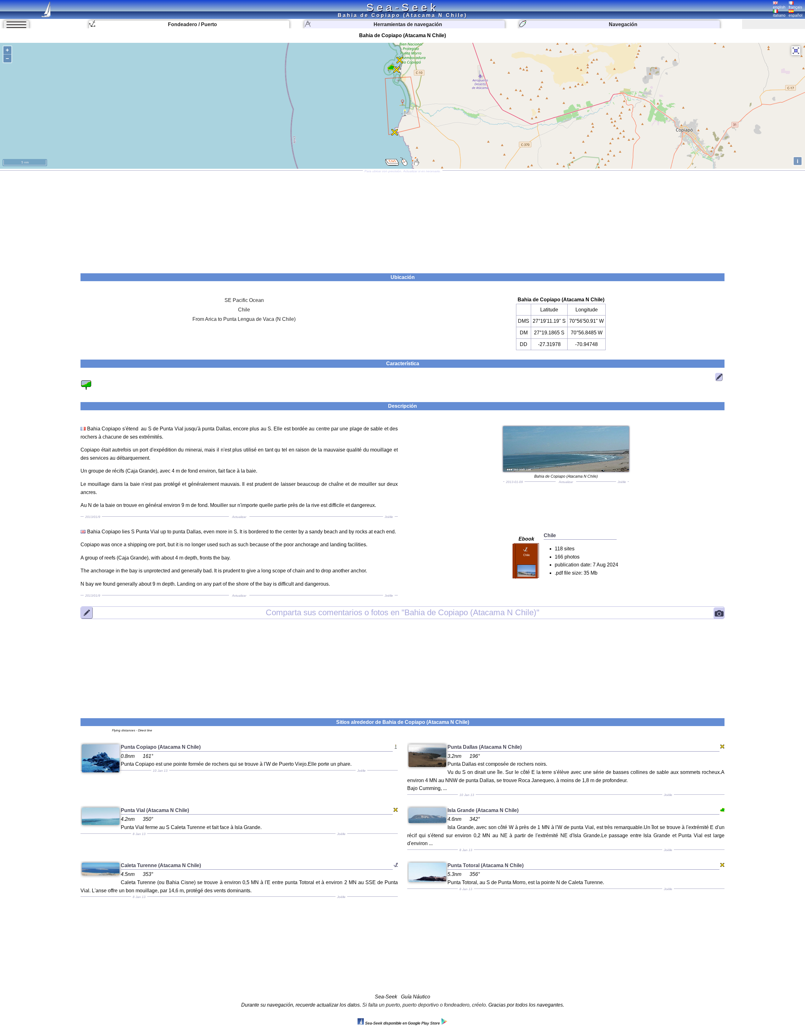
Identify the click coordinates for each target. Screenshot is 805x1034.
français (795, 7)
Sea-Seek (402, 7)
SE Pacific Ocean (244, 300)
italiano (779, 15)
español (795, 15)
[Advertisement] (402, 220)
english (779, 7)
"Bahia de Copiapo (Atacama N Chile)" (402, 612)
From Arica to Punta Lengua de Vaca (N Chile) (244, 319)
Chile (244, 309)
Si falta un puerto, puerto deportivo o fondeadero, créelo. (424, 1005)
